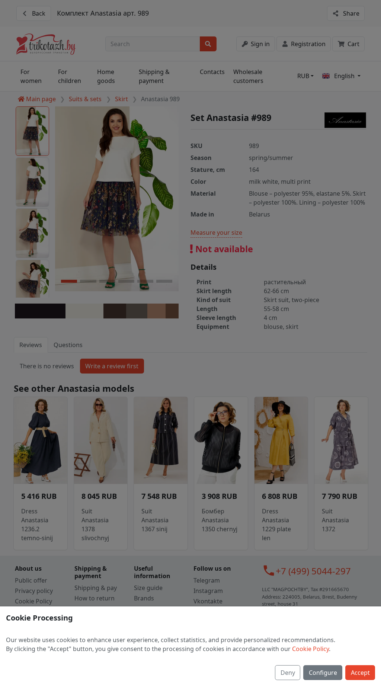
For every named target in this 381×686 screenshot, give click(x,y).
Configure (323, 673)
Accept (360, 673)
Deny (288, 673)
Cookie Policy (310, 649)
